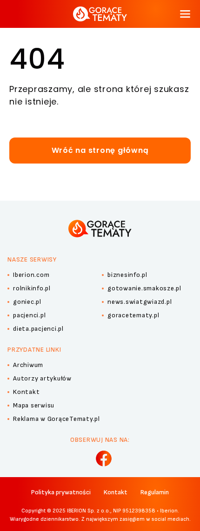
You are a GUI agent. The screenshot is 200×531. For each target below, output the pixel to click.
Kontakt (115, 492)
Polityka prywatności (61, 492)
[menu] (185, 14)
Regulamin (154, 492)
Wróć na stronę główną (100, 150)
